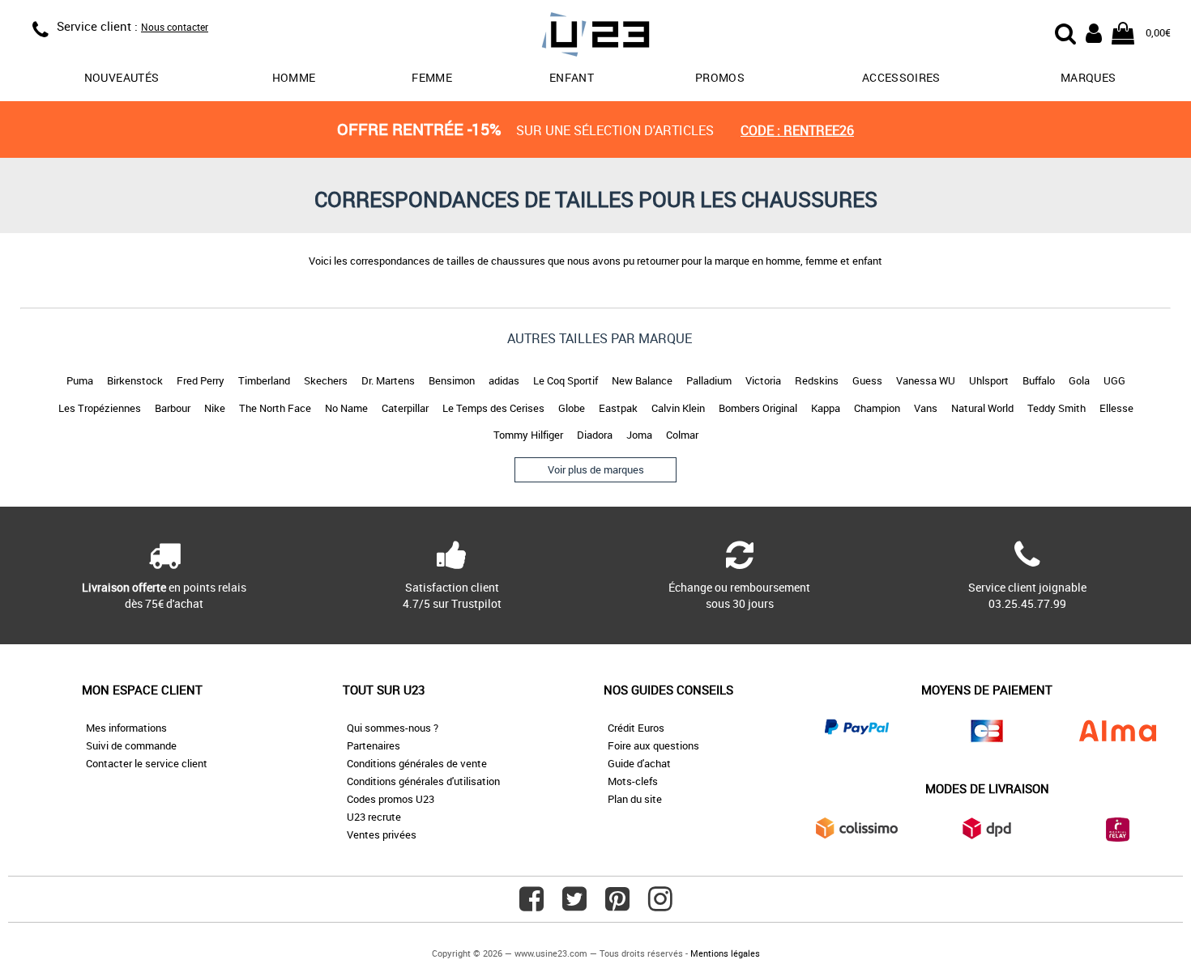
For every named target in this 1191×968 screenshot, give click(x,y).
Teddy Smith (1056, 408)
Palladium (709, 380)
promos (720, 77)
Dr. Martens (388, 380)
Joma (639, 434)
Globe (571, 408)
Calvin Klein (678, 408)
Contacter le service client (146, 763)
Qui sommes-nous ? (392, 727)
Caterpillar (405, 408)
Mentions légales (725, 953)
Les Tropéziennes (99, 408)
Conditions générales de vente (417, 763)
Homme (294, 77)
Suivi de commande (131, 745)
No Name (346, 408)
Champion (877, 408)
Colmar (682, 434)
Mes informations (126, 727)
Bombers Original (758, 408)
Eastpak (618, 408)
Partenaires (373, 745)
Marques (1088, 77)
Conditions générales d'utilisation (423, 781)
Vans (925, 408)
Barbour (172, 408)
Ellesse (1116, 408)
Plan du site (635, 799)
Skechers (326, 380)
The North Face (275, 408)
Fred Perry (200, 380)
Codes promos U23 (390, 799)
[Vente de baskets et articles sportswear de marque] (595, 37)
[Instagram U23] (660, 905)
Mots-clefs (633, 781)
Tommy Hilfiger (528, 434)
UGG (1114, 380)
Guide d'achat (639, 763)
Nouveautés (122, 77)
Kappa (825, 408)
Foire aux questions (653, 745)
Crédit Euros (636, 727)
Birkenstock (135, 380)
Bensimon (452, 380)
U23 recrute (374, 816)
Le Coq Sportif (565, 380)
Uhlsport (989, 380)
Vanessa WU (925, 380)
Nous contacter (174, 26)
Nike (214, 408)
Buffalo (1038, 380)
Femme (432, 77)
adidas (504, 380)
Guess (867, 380)
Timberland (264, 380)
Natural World (982, 408)
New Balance (642, 380)
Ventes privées (381, 834)
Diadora (595, 434)
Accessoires (901, 77)
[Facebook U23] (531, 905)
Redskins (817, 380)
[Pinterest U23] (617, 905)
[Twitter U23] (574, 905)
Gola (1079, 380)
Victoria (763, 380)
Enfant (571, 77)
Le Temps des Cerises (493, 408)
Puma (79, 380)
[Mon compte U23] (1094, 31)
